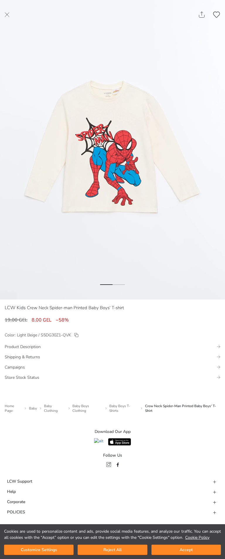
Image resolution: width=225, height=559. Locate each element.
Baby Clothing (51, 408)
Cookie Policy (197, 537)
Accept (186, 550)
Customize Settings (39, 550)
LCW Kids (15, 308)
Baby (33, 408)
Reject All (112, 550)
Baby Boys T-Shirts (119, 408)
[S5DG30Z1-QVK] (76, 335)
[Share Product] (202, 14)
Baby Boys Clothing (80, 408)
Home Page (9, 408)
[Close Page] (7, 14)
